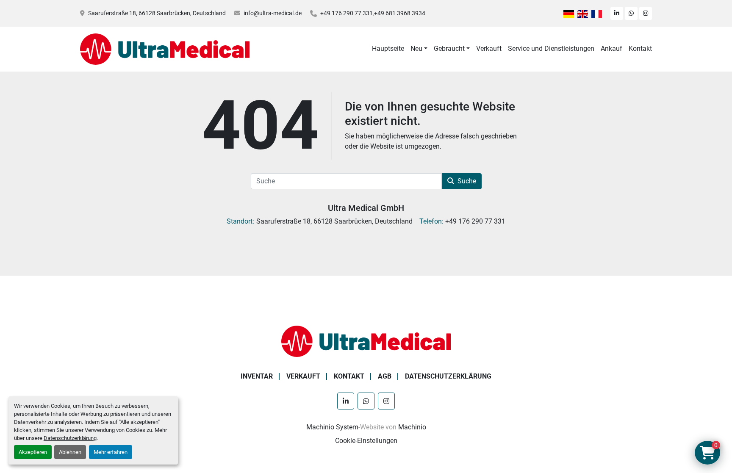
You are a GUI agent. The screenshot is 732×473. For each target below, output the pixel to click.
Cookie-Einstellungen (366, 441)
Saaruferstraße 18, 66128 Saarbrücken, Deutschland (157, 13)
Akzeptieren (33, 452)
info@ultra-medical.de (273, 13)
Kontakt (640, 48)
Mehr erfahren (111, 452)
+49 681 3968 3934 (399, 13)
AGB (384, 376)
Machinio (412, 427)
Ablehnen (70, 452)
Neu (416, 48)
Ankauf (611, 48)
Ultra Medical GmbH (366, 208)
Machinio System (332, 427)
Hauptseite (388, 48)
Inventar (257, 376)
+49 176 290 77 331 (346, 13)
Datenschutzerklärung (70, 438)
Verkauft (489, 48)
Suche (467, 181)
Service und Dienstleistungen (551, 48)
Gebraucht (449, 48)
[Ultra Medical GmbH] (366, 341)
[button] (418, 49)
